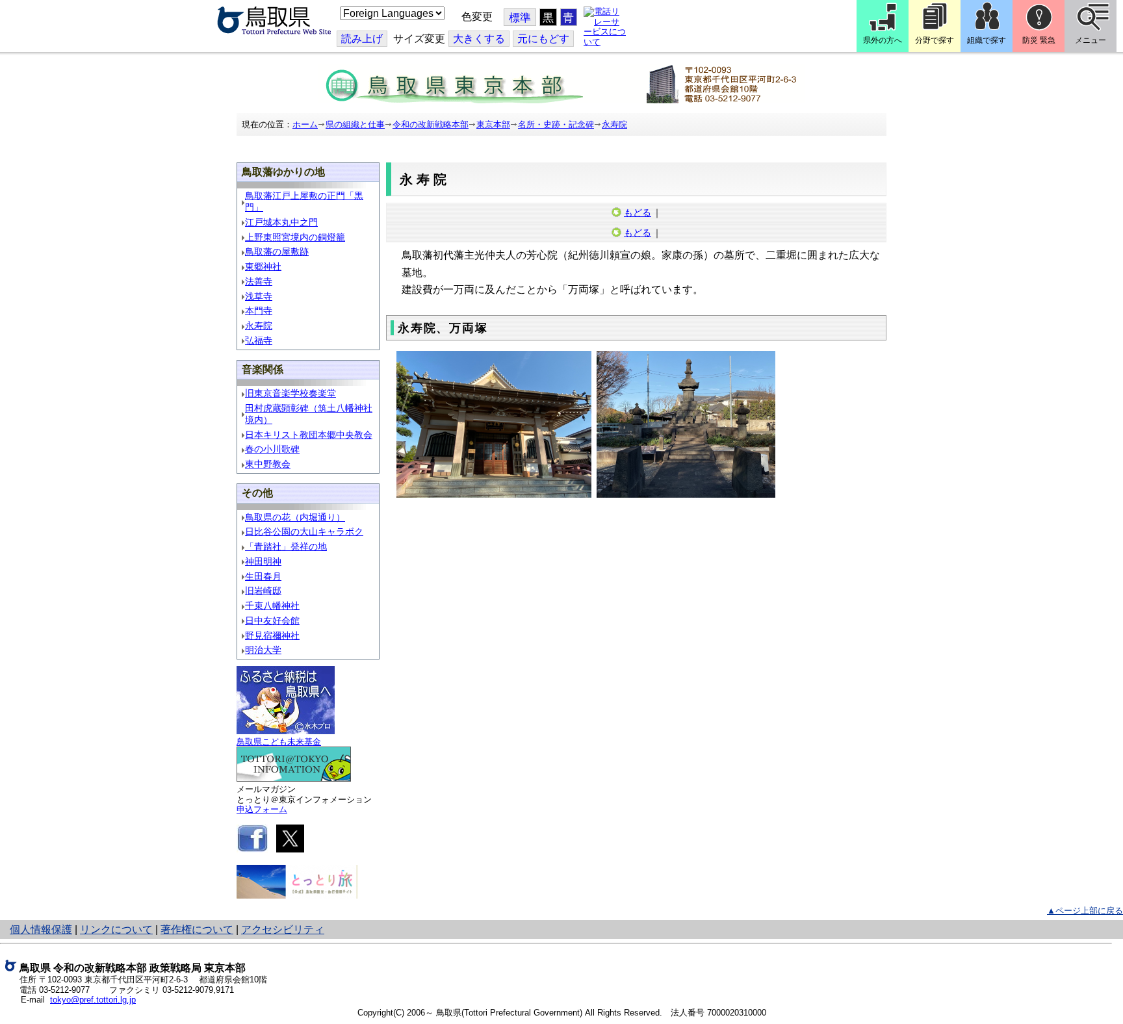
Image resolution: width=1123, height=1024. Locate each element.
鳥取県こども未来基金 (279, 742)
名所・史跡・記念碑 (556, 124)
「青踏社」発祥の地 (286, 547)
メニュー (1090, 40)
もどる (637, 212)
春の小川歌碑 (272, 449)
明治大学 (263, 650)
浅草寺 (258, 296)
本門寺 (258, 311)
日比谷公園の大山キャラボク (304, 532)
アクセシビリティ (282, 929)
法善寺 (258, 282)
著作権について (197, 929)
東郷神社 (263, 267)
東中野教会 (267, 464)
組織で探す (986, 40)
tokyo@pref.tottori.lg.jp (93, 1000)
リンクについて (116, 929)
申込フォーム (262, 809)
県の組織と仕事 (355, 124)
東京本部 (493, 124)
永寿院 (614, 124)
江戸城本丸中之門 (281, 222)
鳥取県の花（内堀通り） (295, 517)
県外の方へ (882, 40)
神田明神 (263, 562)
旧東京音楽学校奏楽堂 (290, 393)
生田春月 (263, 577)
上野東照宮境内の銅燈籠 (295, 237)
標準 (520, 18)
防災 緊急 (1038, 40)
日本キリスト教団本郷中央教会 (308, 435)
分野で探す (934, 40)
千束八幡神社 (272, 606)
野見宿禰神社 (272, 636)
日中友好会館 (272, 621)
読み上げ (362, 38)
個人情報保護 (41, 929)
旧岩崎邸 (263, 591)
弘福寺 (258, 341)
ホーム (305, 124)
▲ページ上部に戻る (1085, 910)
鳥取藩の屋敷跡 (277, 252)
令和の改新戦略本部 (431, 124)
